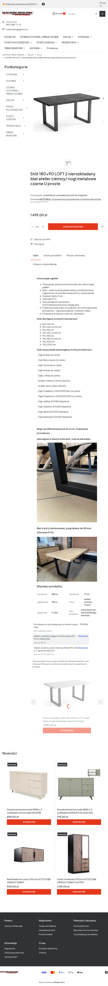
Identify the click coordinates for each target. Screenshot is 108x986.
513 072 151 (11, 22)
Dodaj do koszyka (73, 226)
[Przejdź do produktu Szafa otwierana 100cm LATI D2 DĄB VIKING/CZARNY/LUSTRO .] (79, 854)
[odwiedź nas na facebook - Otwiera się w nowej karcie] (43, 4)
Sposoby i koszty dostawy (86, 930)
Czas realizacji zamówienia (86, 934)
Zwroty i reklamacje (13, 926)
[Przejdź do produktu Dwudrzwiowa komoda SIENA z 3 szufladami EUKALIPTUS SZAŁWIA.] (79, 784)
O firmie (42, 952)
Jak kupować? (10, 957)
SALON (31, 55)
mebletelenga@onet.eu (17, 29)
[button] (102, 14)
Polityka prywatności (14, 952)
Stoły (39, 55)
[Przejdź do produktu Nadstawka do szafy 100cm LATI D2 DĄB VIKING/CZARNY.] (29, 854)
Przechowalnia (45, 934)
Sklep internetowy (51, 982)
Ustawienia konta (47, 930)
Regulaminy (9, 948)
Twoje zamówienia (47, 926)
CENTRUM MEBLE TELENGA (13, 55)
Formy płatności (81, 926)
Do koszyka (67, 730)
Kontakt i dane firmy (48, 948)
